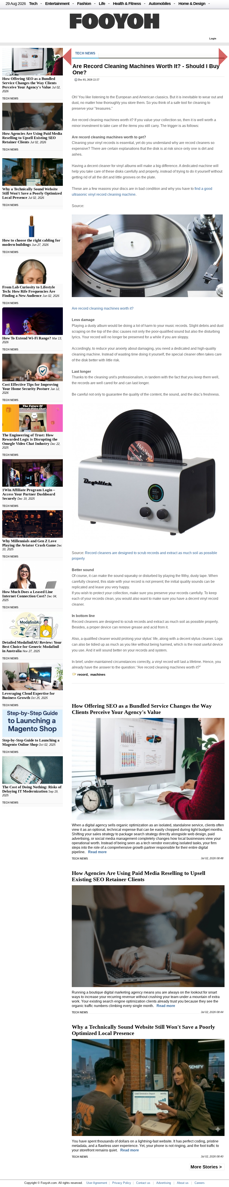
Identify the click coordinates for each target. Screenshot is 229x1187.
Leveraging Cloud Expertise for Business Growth (28, 695)
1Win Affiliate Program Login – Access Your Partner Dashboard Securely (28, 494)
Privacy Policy (121, 1183)
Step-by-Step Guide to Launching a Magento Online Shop (30, 742)
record (82, 674)
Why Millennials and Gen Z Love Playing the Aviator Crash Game (29, 543)
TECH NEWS (10, 98)
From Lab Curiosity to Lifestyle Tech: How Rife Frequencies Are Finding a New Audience (28, 291)
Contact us (143, 1183)
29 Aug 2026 (16, 3)
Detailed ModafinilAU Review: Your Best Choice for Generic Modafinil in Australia (32, 646)
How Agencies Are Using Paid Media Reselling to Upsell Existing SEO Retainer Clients (32, 137)
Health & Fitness (127, 3)
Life (102, 3)
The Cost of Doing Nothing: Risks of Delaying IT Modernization (31, 789)
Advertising (163, 1183)
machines (97, 674)
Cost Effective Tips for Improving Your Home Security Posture (30, 386)
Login (212, 38)
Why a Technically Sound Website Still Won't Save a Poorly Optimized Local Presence (32, 193)
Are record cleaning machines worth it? (103, 308)
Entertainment (57, 3)
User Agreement (96, 1183)
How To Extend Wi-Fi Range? (26, 338)
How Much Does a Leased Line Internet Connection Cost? (27, 594)
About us (183, 1183)
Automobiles (160, 3)
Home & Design (191, 3)
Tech (33, 3)
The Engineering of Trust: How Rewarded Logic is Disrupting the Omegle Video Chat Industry (29, 439)
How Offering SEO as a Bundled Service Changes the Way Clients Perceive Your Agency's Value (29, 83)
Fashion (84, 3)
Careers (200, 1183)
